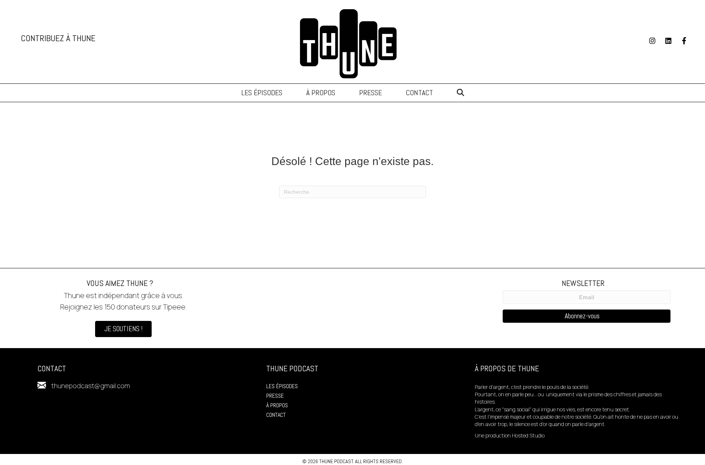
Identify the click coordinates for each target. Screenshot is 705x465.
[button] (460, 93)
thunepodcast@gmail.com (90, 385)
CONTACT (276, 415)
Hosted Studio (528, 435)
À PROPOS (277, 405)
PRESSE (275, 396)
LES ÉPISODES (282, 386)
